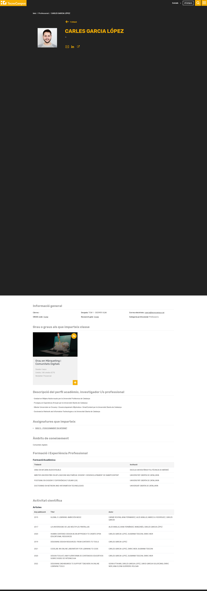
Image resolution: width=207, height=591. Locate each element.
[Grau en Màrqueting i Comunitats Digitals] (55, 344)
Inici (34, 13)
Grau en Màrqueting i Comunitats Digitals (48, 362)
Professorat (43, 13)
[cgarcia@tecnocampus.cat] (67, 47)
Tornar (73, 22)
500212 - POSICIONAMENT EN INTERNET (51, 428)
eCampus (188, 3)
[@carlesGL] (78, 47)
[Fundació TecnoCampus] (13, 3)
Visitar (45, 317)
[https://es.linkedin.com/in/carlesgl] (73, 47)
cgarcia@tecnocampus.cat (154, 313)
